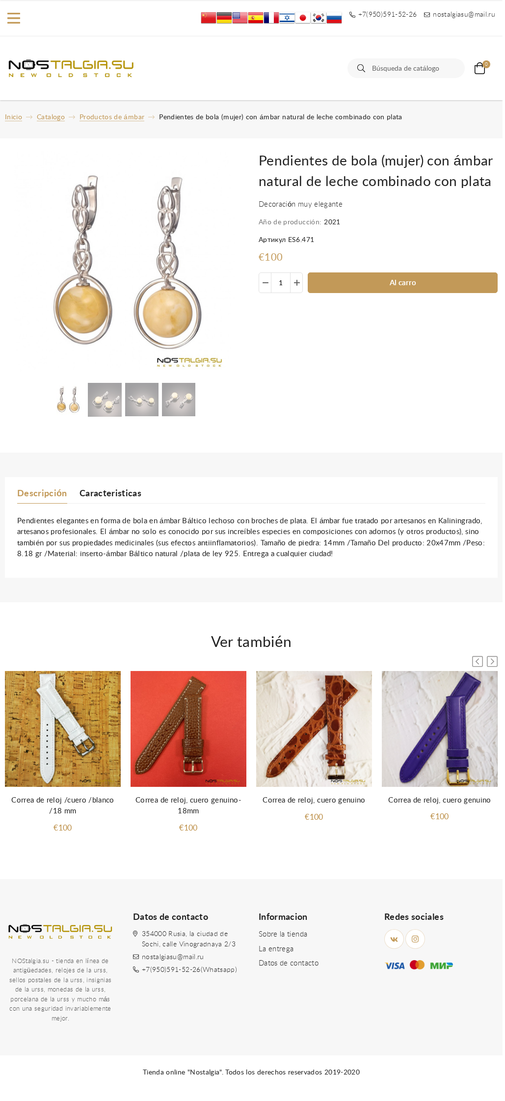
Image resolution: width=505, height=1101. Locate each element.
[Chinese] (208, 18)
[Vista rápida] (103, 688)
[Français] (271, 18)
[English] (240, 18)
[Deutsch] (224, 18)
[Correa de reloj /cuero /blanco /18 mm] (63, 729)
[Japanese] (303, 18)
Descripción (42, 493)
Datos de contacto (289, 963)
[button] (492, 661)
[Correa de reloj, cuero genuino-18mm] (188, 729)
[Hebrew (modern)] (287, 18)
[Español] (256, 18)
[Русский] (334, 18)
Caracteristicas (110, 493)
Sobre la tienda (283, 934)
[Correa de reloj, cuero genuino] (314, 729)
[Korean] (318, 18)
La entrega (276, 949)
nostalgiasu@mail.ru (173, 957)
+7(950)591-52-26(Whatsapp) (189, 970)
